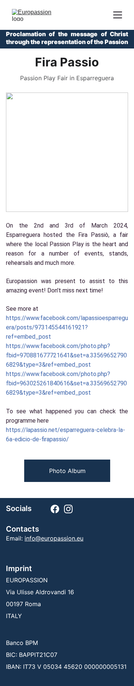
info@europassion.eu (54, 538)
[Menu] (117, 15)
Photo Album (67, 470)
